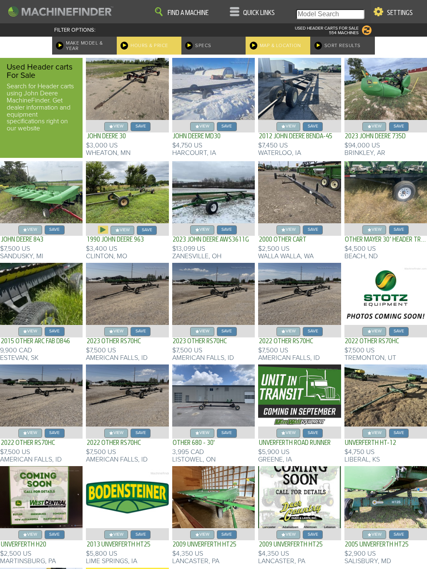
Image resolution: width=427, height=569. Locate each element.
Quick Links (259, 13)
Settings (400, 13)
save (141, 126)
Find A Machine (188, 13)
